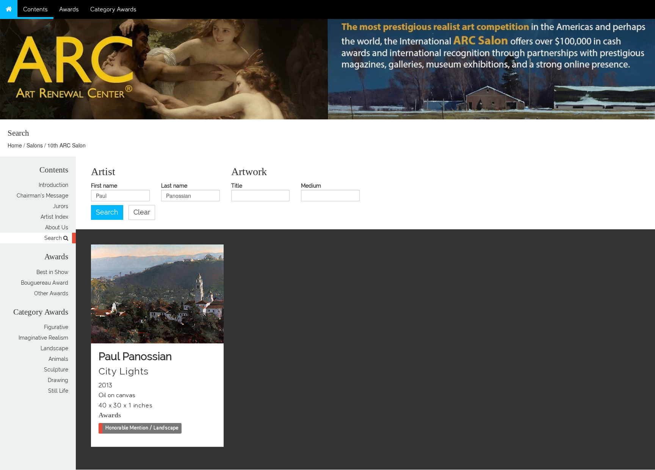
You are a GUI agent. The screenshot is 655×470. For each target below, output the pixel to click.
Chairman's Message (42, 196)
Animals (58, 359)
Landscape (54, 348)
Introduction (53, 185)
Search (53, 238)
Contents (35, 9)
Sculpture (56, 370)
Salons (35, 145)
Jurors (60, 206)
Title (236, 186)
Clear (141, 212)
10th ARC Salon (66, 145)
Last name (174, 186)
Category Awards (113, 9)
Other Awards (51, 293)
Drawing (58, 380)
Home (15, 145)
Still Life (58, 391)
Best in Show (52, 272)
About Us (56, 227)
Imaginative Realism (43, 338)
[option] (491, 67)
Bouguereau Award (44, 283)
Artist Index (54, 217)
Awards (69, 9)
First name (104, 186)
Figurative (56, 327)
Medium (311, 186)
